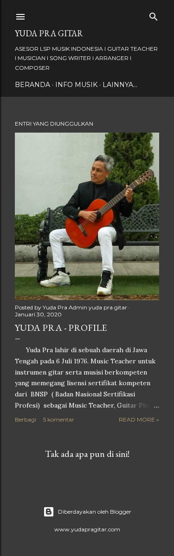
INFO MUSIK (76, 84)
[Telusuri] (153, 15)
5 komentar (58, 419)
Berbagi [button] (25, 419)
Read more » (139, 419)
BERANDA (32, 84)
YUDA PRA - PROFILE (61, 328)
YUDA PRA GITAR (49, 33)
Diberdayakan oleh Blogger (94, 511)
